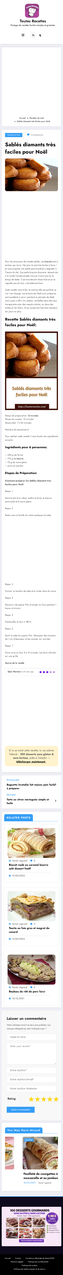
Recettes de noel (13, 135)
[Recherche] (33, 35)
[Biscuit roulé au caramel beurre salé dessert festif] (31, 842)
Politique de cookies (29, 1265)
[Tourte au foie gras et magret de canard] (31, 906)
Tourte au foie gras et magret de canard (29, 930)
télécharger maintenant (31, 762)
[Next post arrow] (55, 801)
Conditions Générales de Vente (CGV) (40, 1258)
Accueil (7, 1258)
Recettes (11, 1140)
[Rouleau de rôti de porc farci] (31, 969)
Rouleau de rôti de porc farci (27, 991)
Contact (18, 1258)
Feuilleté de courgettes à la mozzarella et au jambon (25, 1176)
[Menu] (23, 35)
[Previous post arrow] (55, 784)
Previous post (13, 780)
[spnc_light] (40, 35)
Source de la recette (14, 663)
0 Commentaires (37, 135)
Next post (11, 795)
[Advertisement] (31, 83)
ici (26, 289)
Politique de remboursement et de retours (29, 1269)
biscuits (48, 261)
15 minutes (33, 415)
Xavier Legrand (19, 860)
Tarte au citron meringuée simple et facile (28, 801)
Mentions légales (17, 1262)
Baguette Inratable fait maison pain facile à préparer (31, 786)
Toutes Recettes (33, 21)
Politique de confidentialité (38, 1262)
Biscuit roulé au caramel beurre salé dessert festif (28, 866)
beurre (20, 458)
